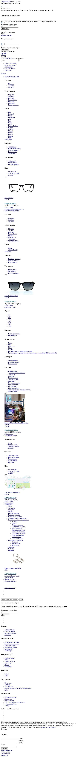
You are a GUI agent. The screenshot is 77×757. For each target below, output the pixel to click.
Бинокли (15, 542)
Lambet (10, 127)
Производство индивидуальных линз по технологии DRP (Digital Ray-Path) (32, 353)
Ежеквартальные (13, 457)
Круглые (11, 101)
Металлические (13, 150)
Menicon (11, 448)
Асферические (13, 360)
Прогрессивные (13, 384)
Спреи (10, 511)
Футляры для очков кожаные (17, 518)
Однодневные (12, 460)
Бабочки (11, 98)
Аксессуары (8, 504)
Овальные (11, 103)
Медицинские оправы (12, 76)
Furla (6, 660)
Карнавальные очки (18, 530)
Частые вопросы (10, 630)
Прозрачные (12, 386)
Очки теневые (16, 537)
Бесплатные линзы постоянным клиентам (18, 688)
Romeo (10, 132)
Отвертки (11, 510)
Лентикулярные (13, 379)
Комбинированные (14, 148)
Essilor (10, 343)
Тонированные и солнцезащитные (19, 390)
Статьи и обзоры (10, 68)
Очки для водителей (18, 533)
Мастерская (8, 683)
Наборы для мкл (13, 513)
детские (18, 209)
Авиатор (11, 96)
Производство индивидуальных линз (20, 351)
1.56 (9, 318)
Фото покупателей (10, 704)
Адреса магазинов (10, 63)
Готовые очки (9, 503)
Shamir (10, 349)
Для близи (11, 374)
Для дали (11, 376)
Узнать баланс (15, 3)
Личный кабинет (6, 35)
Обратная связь (9, 700)
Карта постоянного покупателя (15, 702)
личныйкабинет (3, 54)
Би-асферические (13, 362)
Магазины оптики (10, 697)
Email (20, 742)
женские (13, 209)
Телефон (21, 740)
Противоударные (13, 388)
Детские (11, 87)
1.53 (9, 316)
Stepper (10, 136)
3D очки (14, 521)
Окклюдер (11, 508)
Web (9, 138)
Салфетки (11, 547)
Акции (7, 705)
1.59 (9, 319)
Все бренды (8, 139)
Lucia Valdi (8, 663)
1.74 (9, 326)
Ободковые (11, 161)
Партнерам (8, 70)
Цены (6, 690)
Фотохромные (12, 391)
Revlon (10, 134)
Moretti (10, 131)
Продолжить (5, 28)
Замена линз (8, 67)
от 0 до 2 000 (12, 171)
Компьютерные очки (18, 532)
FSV (9, 344)
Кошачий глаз (12, 100)
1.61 (9, 323)
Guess (10, 124)
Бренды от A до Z (10, 579)
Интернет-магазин (10, 65)
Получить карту (6, 3)
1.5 (9, 314)
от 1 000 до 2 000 (13, 471)
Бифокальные (12, 371)
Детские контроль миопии (16, 373)
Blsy (9, 112)
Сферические (12, 364)
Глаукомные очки (17, 525)
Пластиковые (12, 152)
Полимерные (12, 335)
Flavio (10, 122)
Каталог (3, 73)
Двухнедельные (13, 455)
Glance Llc (11, 346)
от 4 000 (10, 175)
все (23, 209)
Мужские (11, 84)
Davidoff (11, 114)
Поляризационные (14, 383)
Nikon (10, 348)
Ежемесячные (12, 459)
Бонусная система (10, 633)
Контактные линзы (11, 435)
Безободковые (12, 162)
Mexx (10, 248)
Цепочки (11, 548)
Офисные (11, 381)
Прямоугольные (13, 105)
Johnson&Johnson (13, 446)
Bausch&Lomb (12, 445)
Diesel (10, 116)
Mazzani (10, 129)
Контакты (8, 635)
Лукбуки (7, 684)
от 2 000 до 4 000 (13, 173)
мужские (7, 209)
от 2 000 (10, 473)
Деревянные (12, 147)
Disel (9, 119)
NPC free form (9, 686)
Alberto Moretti (12, 250)
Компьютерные (13, 378)
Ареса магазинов (10, 588)
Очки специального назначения (18, 520)
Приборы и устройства (15, 540)
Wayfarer (11, 95)
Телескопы (15, 545)
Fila (9, 121)
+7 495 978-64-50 (6, 58)
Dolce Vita (11, 117)
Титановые (11, 153)
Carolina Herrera (9, 658)
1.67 (9, 324)
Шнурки (11, 550)
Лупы (10, 506)
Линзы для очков (10, 307)
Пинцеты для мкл (14, 515)
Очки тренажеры (17, 538)
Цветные (11, 462)
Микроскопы (16, 543)
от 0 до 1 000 (12, 469)
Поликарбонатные (14, 334)
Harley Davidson (13, 126)
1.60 (9, 321)
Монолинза (12, 237)
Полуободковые (13, 164)
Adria (10, 443)
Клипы (14, 523)
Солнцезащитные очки (12, 210)
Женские (11, 85)
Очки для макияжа (18, 535)
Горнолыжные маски (18, 526)
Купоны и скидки (10, 581)
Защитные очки (17, 528)
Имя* (20, 738)
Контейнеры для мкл (15, 516)
